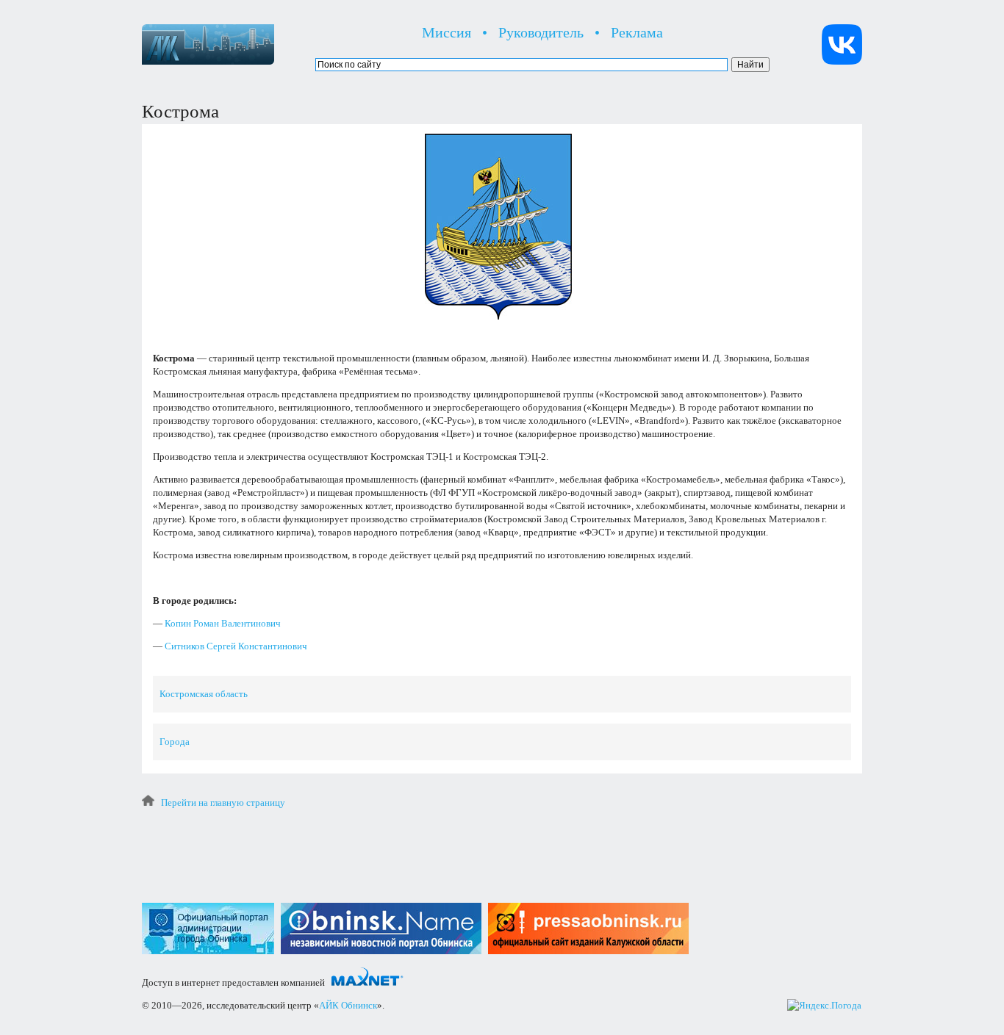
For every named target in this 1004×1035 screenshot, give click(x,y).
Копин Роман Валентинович (223, 623)
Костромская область (203, 693)
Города (174, 741)
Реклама (637, 32)
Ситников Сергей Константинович (236, 646)
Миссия (446, 32)
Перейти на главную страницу (223, 802)
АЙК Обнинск (348, 1005)
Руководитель (541, 32)
